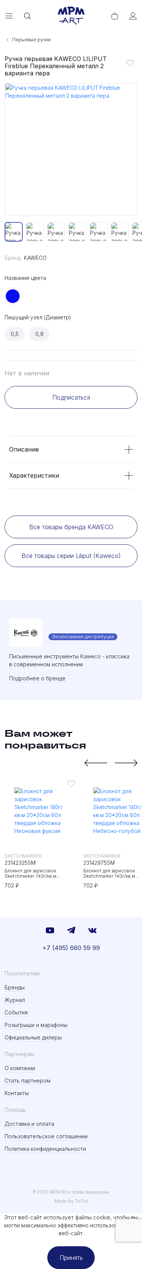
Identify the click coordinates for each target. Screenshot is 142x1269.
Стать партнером (27, 1080)
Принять (71, 1257)
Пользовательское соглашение (46, 1136)
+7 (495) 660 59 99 (71, 948)
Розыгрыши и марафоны (36, 1025)
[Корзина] (115, 16)
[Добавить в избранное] (129, 62)
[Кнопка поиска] (27, 16)
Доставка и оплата (29, 1124)
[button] (95, 763)
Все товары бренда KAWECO (71, 527)
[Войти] (133, 16)
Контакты (17, 1093)
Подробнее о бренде (37, 678)
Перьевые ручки (31, 39)
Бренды (15, 987)
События (16, 1012)
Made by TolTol (71, 1201)
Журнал (15, 1000)
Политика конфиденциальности (45, 1149)
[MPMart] (71, 16)
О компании (20, 1068)
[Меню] (9, 16)
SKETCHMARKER (23, 856)
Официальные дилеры (33, 1037)
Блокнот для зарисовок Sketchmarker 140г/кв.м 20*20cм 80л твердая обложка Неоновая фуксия (39, 873)
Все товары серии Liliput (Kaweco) (71, 555)
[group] (71, 149)
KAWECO (35, 258)
